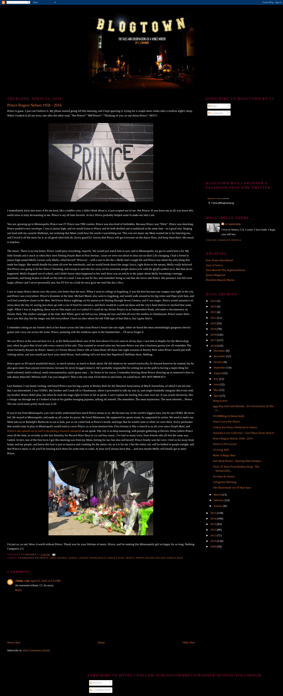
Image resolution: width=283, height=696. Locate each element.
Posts (213, 106)
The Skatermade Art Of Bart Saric (232, 487)
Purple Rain (175, 558)
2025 (213, 300)
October (219, 362)
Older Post (189, 642)
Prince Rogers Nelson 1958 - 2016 (233, 438)
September (220, 367)
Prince (130, 558)
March (218, 494)
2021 (213, 317)
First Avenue (58, 558)
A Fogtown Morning (224, 482)
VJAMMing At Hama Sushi (228, 416)
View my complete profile (223, 240)
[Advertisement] (241, 149)
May (216, 390)
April (217, 395)
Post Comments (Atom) (36, 650)
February (219, 500)
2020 (213, 323)
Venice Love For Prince (226, 421)
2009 (213, 546)
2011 (213, 535)
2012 (213, 529)
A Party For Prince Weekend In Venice (235, 427)
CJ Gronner (233, 224)
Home (101, 642)
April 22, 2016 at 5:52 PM (45, 580)
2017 (213, 340)
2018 (213, 334)
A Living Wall (221, 449)
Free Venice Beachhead (219, 260)
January (218, 506)
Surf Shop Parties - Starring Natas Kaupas (237, 460)
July (216, 378)
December (220, 350)
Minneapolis (98, 558)
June (217, 384)
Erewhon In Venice (224, 476)
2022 (213, 312)
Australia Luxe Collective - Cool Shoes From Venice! (243, 432)
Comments (216, 113)
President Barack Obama (220, 280)
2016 (213, 345)
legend (83, 558)
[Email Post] (54, 554)
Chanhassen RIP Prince (33, 558)
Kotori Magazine (216, 275)
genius (72, 558)
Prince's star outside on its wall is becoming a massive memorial (44, 431)
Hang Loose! (220, 400)
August (218, 373)
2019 (213, 328)
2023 (213, 306)
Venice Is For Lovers (225, 444)
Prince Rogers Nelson (151, 558)
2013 (213, 524)
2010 (213, 541)
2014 (213, 518)
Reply (18, 590)
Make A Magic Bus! (224, 455)
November (220, 356)
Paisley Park (115, 558)
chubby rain (22, 580)
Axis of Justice (214, 265)
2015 (213, 513)
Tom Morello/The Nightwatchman (225, 270)
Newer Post (13, 642)
